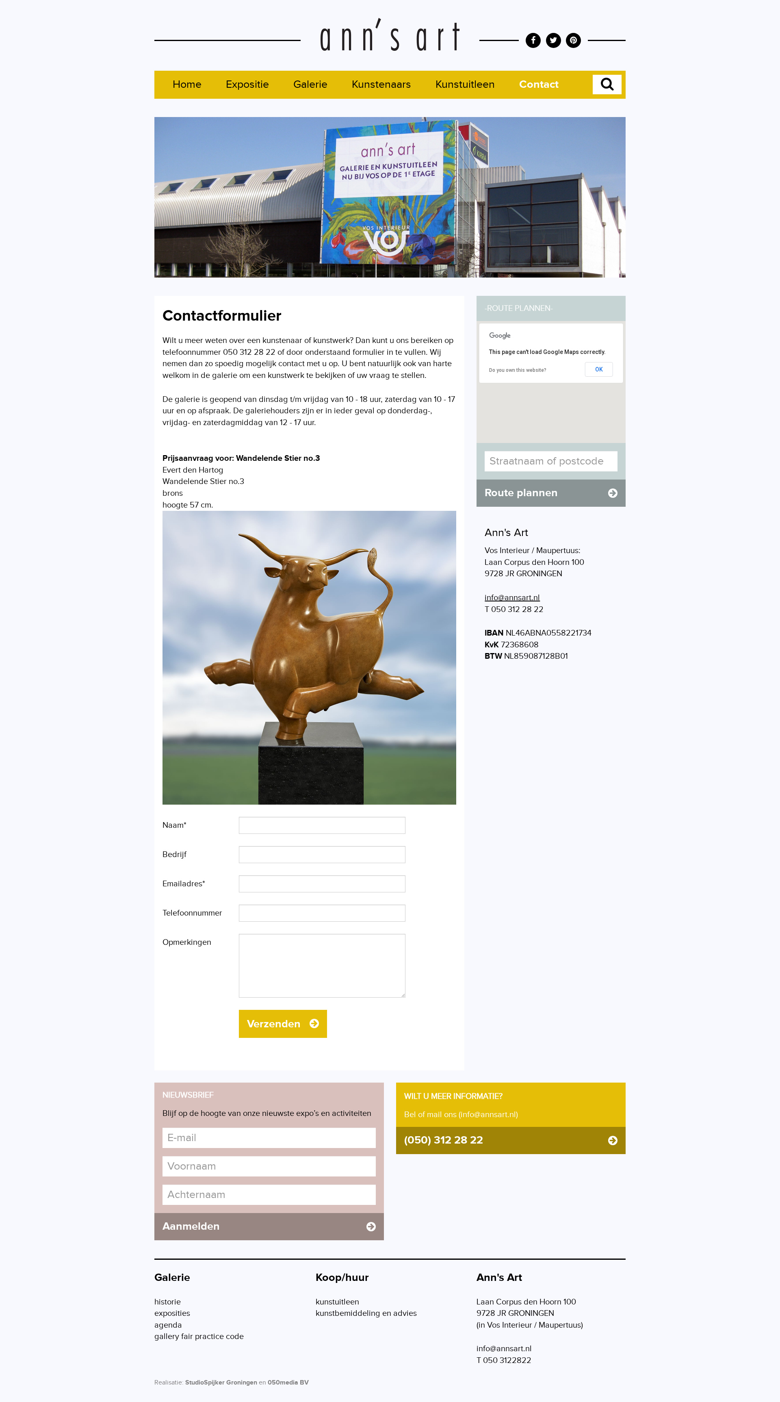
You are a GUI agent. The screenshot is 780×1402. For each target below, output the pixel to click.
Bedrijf (174, 854)
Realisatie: (169, 1383)
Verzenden (275, 1024)
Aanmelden (191, 1226)
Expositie (247, 84)
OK (599, 369)
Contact (539, 84)
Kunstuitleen (465, 84)
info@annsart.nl (512, 598)
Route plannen (521, 492)
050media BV (288, 1383)
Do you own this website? (517, 370)
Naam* (174, 825)
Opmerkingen (186, 942)
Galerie (310, 84)
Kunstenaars (381, 84)
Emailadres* (183, 884)
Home (187, 84)
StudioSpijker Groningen (221, 1383)
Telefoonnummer (192, 913)
